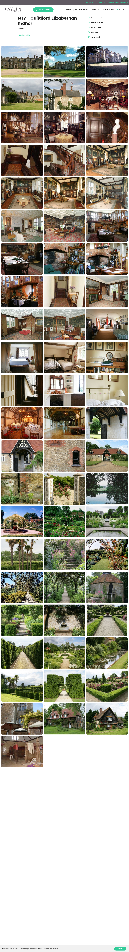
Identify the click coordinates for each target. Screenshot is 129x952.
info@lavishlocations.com (118, 2)
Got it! (120, 949)
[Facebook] (90, 2)
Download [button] (94, 32)
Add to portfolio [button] (96, 22)
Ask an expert (71, 10)
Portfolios (95, 10)
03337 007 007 (100, 2)
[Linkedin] (92, 2)
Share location (96, 27)
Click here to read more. (50, 949)
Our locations (84, 10)
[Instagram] (86, 2)
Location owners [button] (108, 10)
